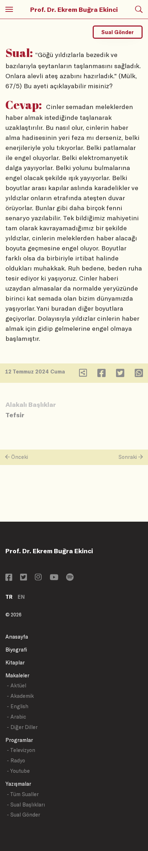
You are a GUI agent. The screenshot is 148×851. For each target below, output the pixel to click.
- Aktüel (16, 685)
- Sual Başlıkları (26, 804)
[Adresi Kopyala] (83, 374)
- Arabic (16, 717)
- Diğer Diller (22, 727)
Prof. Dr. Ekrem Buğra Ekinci (74, 9)
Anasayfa (16, 637)
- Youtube (18, 771)
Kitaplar (15, 662)
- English (17, 706)
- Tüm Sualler (23, 794)
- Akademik (20, 696)
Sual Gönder (117, 32)
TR (9, 597)
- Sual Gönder (23, 815)
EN (21, 597)
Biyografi (16, 650)
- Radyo (16, 760)
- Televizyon (21, 750)
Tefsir (14, 415)
